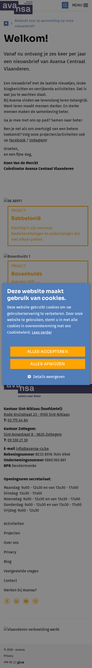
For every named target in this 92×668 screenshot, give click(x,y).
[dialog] (46, 334)
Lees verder (42, 332)
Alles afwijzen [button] (47, 363)
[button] (46, 376)
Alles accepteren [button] (47, 351)
